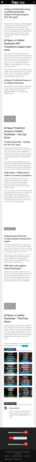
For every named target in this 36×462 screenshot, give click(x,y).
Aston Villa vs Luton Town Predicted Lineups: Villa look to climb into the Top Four (25, 381)
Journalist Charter (17, 456)
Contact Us (27, 456)
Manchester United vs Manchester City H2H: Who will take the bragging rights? (25, 370)
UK (28, 373)
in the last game (21, 252)
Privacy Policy (9, 459)
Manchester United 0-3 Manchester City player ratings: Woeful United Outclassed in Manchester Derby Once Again (25, 358)
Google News (23, 343)
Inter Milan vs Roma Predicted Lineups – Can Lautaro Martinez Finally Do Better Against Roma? (11, 381)
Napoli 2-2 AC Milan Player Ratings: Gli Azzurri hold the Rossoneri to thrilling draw (11, 358)
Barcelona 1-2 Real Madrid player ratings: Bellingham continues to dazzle (25, 393)
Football (6, 6)
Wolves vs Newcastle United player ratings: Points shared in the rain (10, 393)
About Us (7, 456)
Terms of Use (18, 459)
